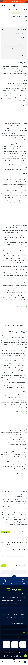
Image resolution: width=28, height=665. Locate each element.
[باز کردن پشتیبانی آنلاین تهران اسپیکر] (2, 6)
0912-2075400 (6, 614)
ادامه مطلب (11, 554)
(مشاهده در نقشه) (6, 620)
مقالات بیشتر (7, 532)
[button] (25, 663)
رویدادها (15, 24)
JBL (22, 267)
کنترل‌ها (22, 45)
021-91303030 (21, 614)
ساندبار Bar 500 (20, 34)
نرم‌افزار (22, 52)
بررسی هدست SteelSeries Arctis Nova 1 (16, 545)
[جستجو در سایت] (25, 6)
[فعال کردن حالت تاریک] (5, 5)
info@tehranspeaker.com (18, 623)
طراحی (22, 37)
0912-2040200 (14, 614)
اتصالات (22, 41)
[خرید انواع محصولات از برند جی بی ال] (14, 1)
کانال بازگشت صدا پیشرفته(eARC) (15, 48)
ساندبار (12, 71)
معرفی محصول (20, 10)
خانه (26, 10)
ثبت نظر (3, 565)
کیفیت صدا (21, 55)
